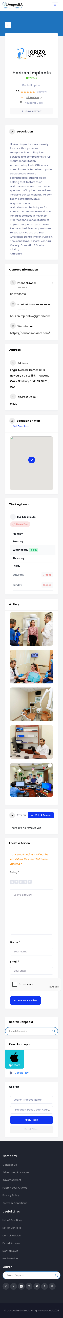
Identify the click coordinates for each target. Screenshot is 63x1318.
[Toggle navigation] (55, 5)
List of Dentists (12, 1228)
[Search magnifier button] (54, 1031)
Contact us (10, 1164)
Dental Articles (12, 1235)
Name (15, 942)
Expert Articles (11, 1243)
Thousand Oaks (33, 102)
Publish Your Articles (15, 1187)
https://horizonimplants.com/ (30, 333)
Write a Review (43, 815)
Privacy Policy (11, 1195)
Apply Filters (31, 1119)
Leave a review (33, 111)
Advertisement (12, 1180)
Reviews (42, 91)
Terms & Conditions (15, 1203)
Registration (10, 1258)
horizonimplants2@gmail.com (30, 316)
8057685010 (18, 294)
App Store (14, 1065)
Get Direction (21, 426)
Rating (14, 872)
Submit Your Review (25, 1000)
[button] (31, 460)
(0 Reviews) (33, 97)
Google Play (21, 1072)
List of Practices (12, 1220)
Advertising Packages (16, 1172)
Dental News (10, 1251)
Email (14, 961)
